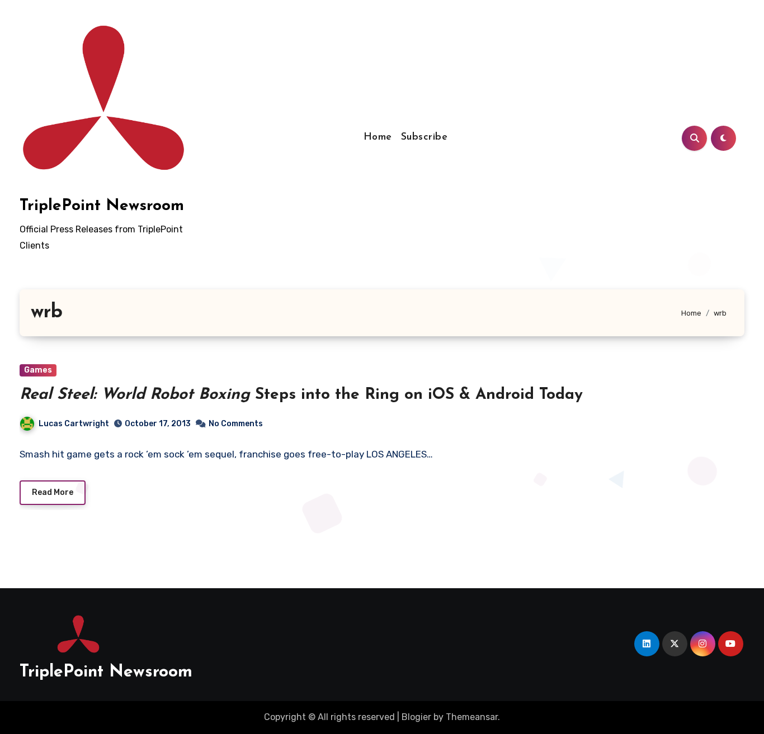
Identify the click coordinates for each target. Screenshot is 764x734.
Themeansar (472, 717)
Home (378, 137)
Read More (52, 492)
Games (38, 370)
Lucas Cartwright (74, 423)
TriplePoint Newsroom (102, 206)
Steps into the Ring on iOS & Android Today (301, 395)
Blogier (416, 717)
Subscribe (424, 137)
